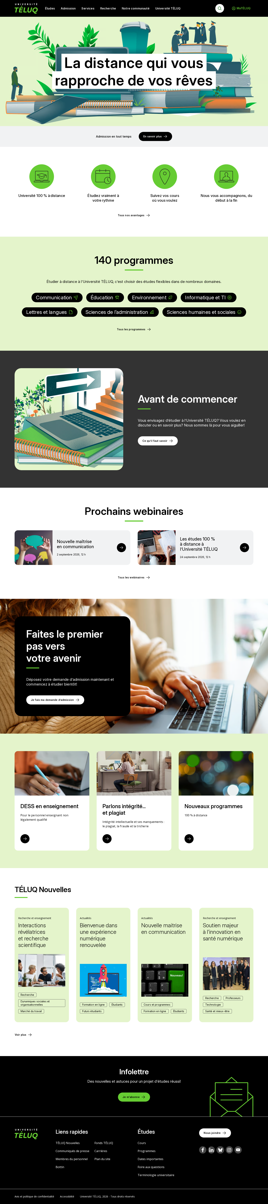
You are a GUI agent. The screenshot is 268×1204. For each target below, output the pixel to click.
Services (87, 8)
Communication (54, 297)
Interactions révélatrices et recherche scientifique (33, 935)
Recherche (108, 8)
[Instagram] (229, 1150)
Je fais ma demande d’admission (52, 699)
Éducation (102, 297)
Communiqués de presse (72, 1151)
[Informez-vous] (107, 838)
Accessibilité (67, 1196)
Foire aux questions (151, 1167)
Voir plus (20, 1034)
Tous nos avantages (131, 215)
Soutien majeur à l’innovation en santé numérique (223, 932)
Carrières (100, 1151)
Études (50, 8)
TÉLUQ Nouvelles (68, 1143)
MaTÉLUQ (243, 8)
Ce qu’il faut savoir (155, 440)
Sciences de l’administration (117, 312)
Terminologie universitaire (156, 1175)
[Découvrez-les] (189, 838)
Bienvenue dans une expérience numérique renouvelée (98, 935)
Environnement (149, 297)
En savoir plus (152, 136)
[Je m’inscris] (121, 547)
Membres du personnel (72, 1159)
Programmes (147, 1151)
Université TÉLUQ (168, 8)
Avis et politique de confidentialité (34, 1196)
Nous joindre (212, 1132)
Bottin (60, 1167)
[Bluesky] (220, 1150)
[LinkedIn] (211, 1150)
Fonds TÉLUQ (103, 1143)
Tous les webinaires (131, 577)
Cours (142, 1143)
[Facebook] (202, 1150)
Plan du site (102, 1159)
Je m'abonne (131, 1097)
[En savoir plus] (25, 838)
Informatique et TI (205, 297)
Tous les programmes (131, 329)
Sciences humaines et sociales (201, 312)
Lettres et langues (46, 312)
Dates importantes (150, 1159)
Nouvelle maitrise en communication (163, 928)
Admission (68, 8)
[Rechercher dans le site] (219, 8)
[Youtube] (238, 1150)
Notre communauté (135, 8)
